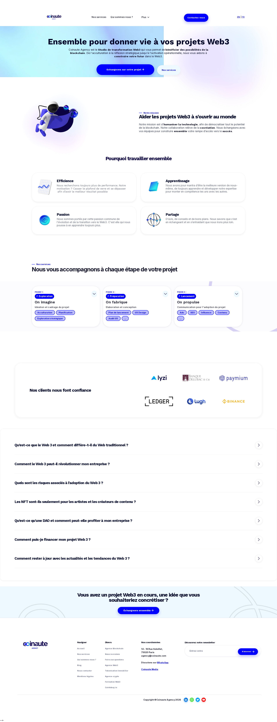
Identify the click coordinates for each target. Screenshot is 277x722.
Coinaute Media (149, 669)
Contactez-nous (196, 17)
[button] (145, 17)
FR (243, 17)
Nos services (99, 17)
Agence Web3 (111, 665)
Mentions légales (85, 676)
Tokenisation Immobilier (116, 671)
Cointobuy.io (111, 687)
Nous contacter (84, 671)
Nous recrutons (112, 654)
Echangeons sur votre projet (125, 69)
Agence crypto (112, 676)
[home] (54, 17)
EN (238, 17)
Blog (79, 665)
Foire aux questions (114, 660)
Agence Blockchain (114, 648)
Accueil (81, 648)
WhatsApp (162, 662)
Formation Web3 (112, 682)
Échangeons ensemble (138, 610)
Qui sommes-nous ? (122, 17)
